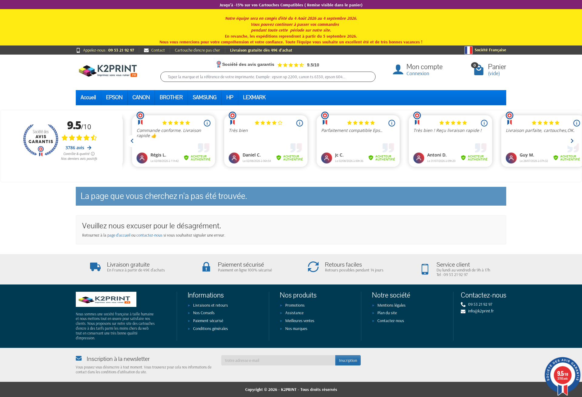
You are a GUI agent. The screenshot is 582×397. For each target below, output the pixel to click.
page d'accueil (118, 235)
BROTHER (171, 97)
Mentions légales (391, 305)
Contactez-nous (390, 320)
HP (229, 97)
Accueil (88, 97)
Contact (158, 50)
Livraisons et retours (210, 305)
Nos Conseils (204, 312)
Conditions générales (210, 328)
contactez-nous (149, 235)
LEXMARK (254, 97)
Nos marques (296, 328)
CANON (141, 97)
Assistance (294, 312)
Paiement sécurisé (208, 320)
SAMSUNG (204, 97)
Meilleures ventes (299, 320)
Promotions (295, 305)
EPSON (114, 97)
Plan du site (387, 312)
